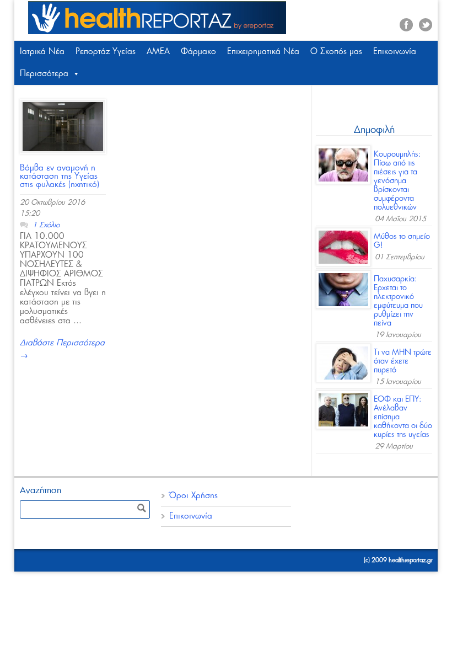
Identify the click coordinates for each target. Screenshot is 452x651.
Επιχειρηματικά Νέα (263, 51)
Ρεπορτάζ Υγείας (106, 51)
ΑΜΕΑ (158, 51)
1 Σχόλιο (46, 225)
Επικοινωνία (394, 51)
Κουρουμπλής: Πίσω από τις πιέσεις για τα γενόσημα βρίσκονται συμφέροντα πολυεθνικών (397, 181)
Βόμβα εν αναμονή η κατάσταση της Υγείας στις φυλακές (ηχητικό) (59, 176)
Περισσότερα (44, 74)
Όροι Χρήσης (193, 496)
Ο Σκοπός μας (336, 51)
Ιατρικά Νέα (42, 51)
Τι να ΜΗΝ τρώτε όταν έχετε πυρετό (403, 361)
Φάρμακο (198, 51)
